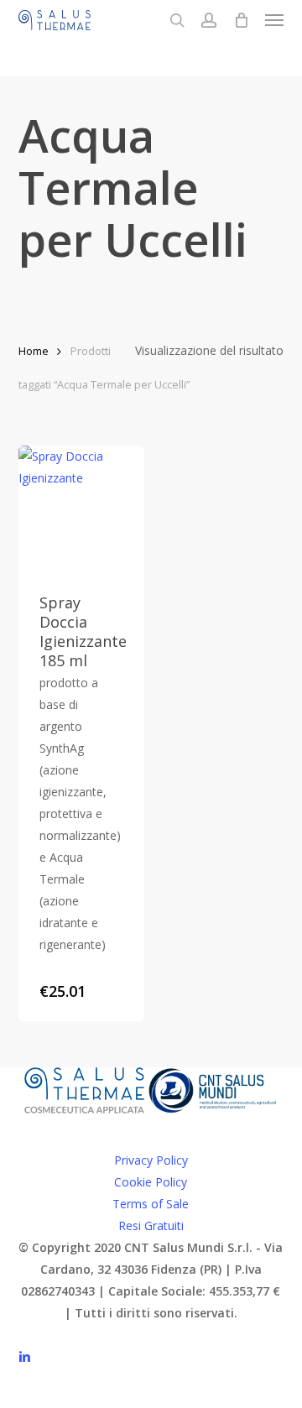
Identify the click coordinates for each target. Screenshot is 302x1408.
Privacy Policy (151, 1160)
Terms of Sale (150, 1204)
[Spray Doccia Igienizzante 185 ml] (81, 509)
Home (33, 350)
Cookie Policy (150, 1182)
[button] (274, 20)
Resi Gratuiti (151, 1225)
